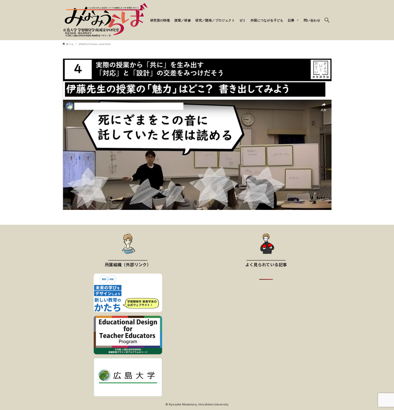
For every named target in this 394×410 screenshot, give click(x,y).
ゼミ (242, 20)
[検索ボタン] (327, 20)
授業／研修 (182, 20)
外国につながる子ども (267, 20)
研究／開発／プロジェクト (215, 20)
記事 (291, 20)
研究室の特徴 (160, 20)
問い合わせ (312, 20)
